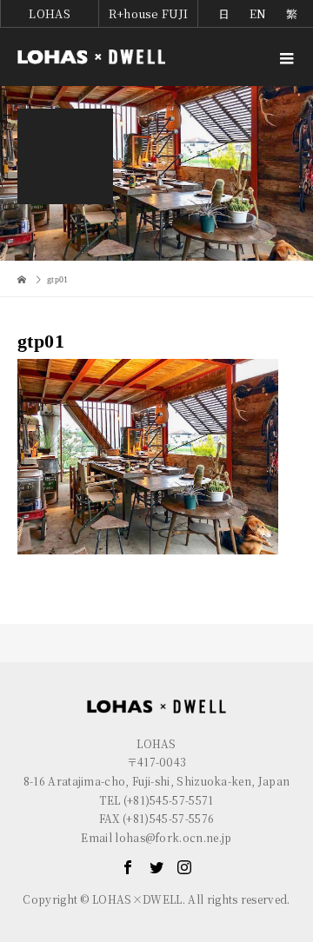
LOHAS (49, 13)
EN (258, 13)
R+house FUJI (149, 13)
